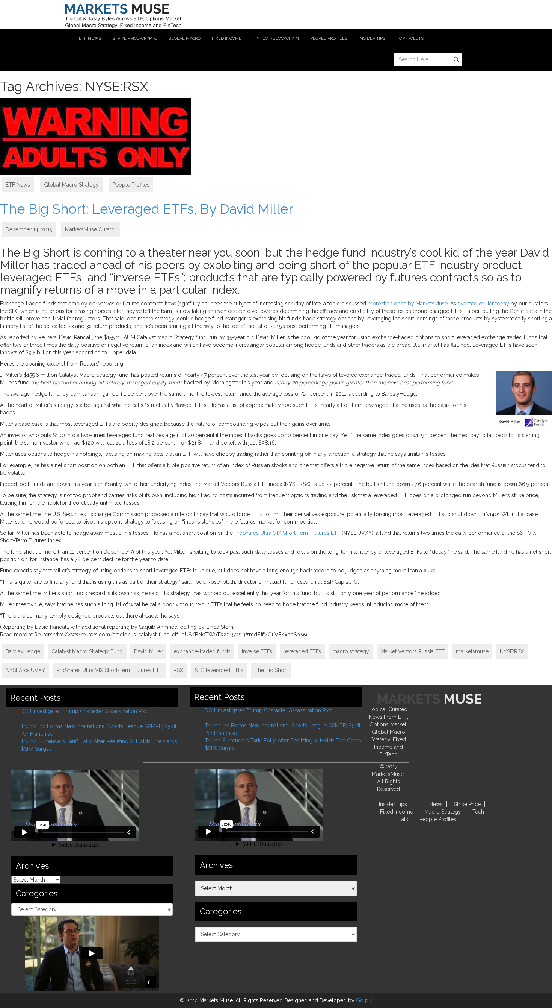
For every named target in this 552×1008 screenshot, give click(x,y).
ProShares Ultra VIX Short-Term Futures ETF (287, 533)
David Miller (148, 651)
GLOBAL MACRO (185, 38)
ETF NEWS (90, 38)
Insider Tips (393, 804)
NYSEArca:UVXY (25, 670)
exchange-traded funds (202, 651)
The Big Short (271, 670)
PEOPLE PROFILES (328, 38)
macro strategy (350, 651)
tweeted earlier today (483, 304)
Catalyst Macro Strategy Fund (87, 651)
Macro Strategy (442, 812)
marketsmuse (472, 651)
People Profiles (131, 185)
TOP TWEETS (410, 38)
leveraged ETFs (302, 651)
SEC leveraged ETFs (219, 670)
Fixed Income (396, 812)
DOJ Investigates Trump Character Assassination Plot (84, 711)
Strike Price (467, 804)
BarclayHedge (23, 651)
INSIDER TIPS (372, 38)
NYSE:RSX (512, 651)
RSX (178, 670)
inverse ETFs (257, 651)
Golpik (364, 1000)
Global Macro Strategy (71, 185)
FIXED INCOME (226, 38)
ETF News (18, 185)
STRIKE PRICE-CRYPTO (134, 38)
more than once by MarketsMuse (408, 304)
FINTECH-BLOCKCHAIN (276, 38)
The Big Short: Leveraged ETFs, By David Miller (146, 209)
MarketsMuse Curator (90, 229)
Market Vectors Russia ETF (412, 651)
